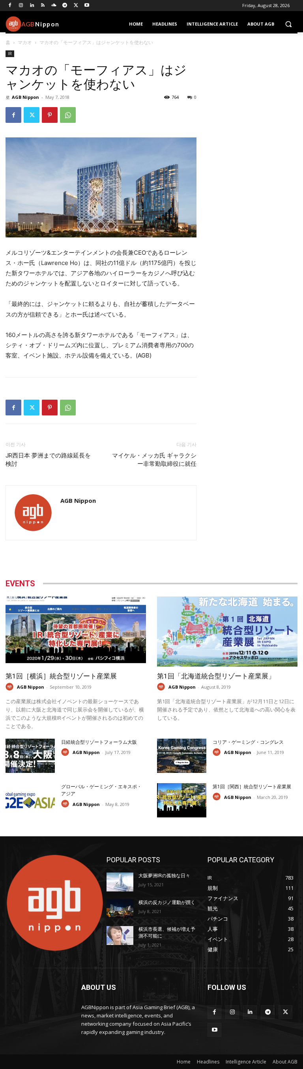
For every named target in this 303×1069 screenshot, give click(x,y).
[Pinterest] (50, 115)
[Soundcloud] (53, 5)
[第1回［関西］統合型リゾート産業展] (181, 800)
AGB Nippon (25, 97)
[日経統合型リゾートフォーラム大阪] (30, 756)
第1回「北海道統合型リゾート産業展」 (216, 676)
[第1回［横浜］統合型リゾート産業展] (76, 632)
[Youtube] (87, 5)
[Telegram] (64, 5)
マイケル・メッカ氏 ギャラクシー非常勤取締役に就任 (154, 459)
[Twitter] (75, 5)
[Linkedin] (32, 5)
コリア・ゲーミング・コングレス (248, 742)
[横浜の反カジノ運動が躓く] (120, 908)
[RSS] (42, 5)
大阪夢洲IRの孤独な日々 (164, 875)
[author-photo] (11, 687)
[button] (288, 24)
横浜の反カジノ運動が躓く (166, 902)
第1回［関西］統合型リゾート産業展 (252, 786)
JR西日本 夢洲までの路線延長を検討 (48, 459)
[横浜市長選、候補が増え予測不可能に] (120, 935)
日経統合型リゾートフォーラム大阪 (99, 742)
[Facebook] (10, 5)
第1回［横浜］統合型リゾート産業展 (61, 676)
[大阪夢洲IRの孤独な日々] (120, 882)
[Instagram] (21, 5)
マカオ (25, 42)
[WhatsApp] (68, 115)
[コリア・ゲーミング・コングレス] (181, 756)
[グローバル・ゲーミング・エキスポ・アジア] (30, 800)
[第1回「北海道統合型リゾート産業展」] (227, 632)
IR (10, 53)
